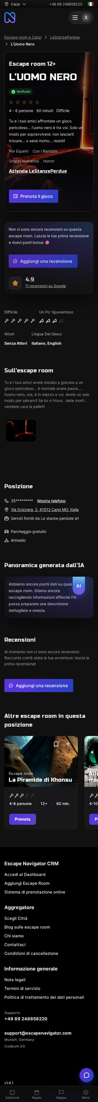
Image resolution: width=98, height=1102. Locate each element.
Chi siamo (14, 935)
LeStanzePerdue (65, 37)
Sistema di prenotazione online (34, 892)
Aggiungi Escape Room (27, 883)
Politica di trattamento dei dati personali (44, 997)
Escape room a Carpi (22, 37)
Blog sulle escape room (27, 927)
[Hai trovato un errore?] (86, 1075)
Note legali (15, 979)
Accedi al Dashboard (24, 874)
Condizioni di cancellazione (31, 953)
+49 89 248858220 (65, 4)
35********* (22, 500)
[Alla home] (9, 17)
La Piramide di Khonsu (40, 779)
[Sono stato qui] (68, 744)
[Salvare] (56, 744)
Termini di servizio (22, 988)
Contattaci (15, 944)
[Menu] (81, 17)
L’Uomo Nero (23, 44)
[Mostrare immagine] (21, 431)
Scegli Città (15, 918)
